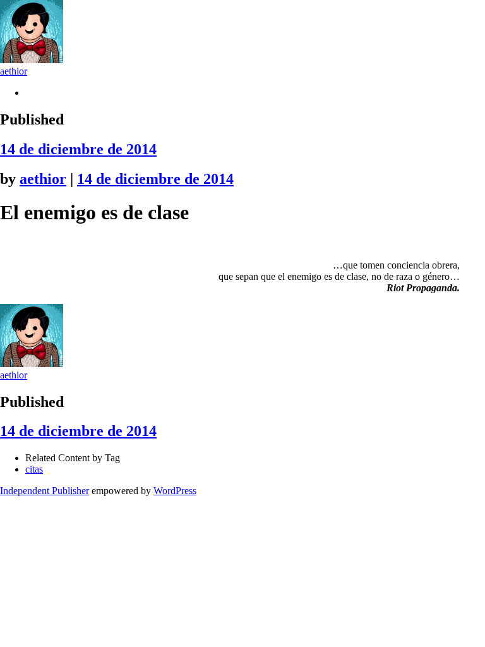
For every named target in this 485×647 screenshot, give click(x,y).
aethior (13, 71)
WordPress (174, 490)
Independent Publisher (44, 490)
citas (34, 469)
